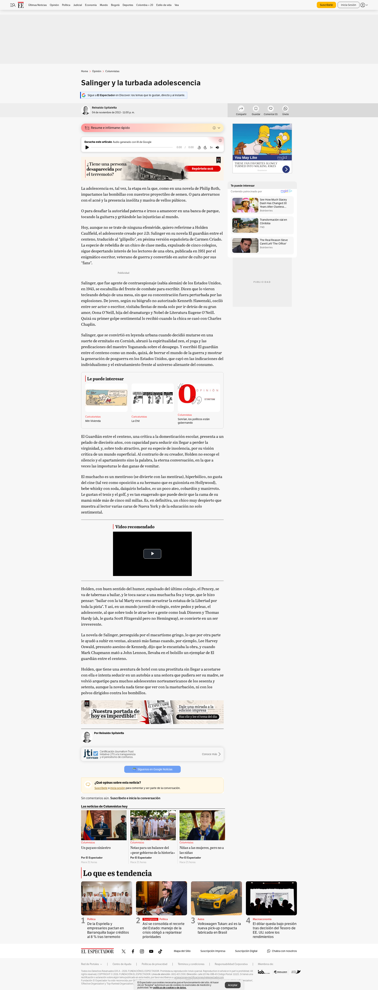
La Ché (136, 421)
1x (211, 147)
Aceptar (232, 985)
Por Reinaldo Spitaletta (109, 733)
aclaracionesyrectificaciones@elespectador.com (199, 977)
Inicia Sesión (348, 5)
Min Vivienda (93, 421)
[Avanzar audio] (205, 147)
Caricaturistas (93, 416)
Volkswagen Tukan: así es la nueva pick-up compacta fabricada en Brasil (219, 928)
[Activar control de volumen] (217, 147)
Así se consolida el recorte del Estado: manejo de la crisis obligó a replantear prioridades (163, 930)
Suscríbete (326, 5)
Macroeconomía (262, 919)
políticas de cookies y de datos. (169, 987)
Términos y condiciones (191, 964)
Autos (201, 919)
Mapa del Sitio (182, 951)
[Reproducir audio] (87, 147)
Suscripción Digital (246, 951)
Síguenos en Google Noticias (155, 769)
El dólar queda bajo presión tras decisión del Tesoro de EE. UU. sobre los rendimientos (274, 930)
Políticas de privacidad (154, 964)
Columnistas (185, 415)
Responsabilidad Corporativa (231, 964)
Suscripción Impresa (212, 951)
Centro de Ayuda (122, 964)
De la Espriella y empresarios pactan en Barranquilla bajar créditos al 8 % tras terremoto (108, 930)
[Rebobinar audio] (199, 147)
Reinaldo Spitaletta (104, 107)
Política (91, 919)
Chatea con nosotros (284, 951)
